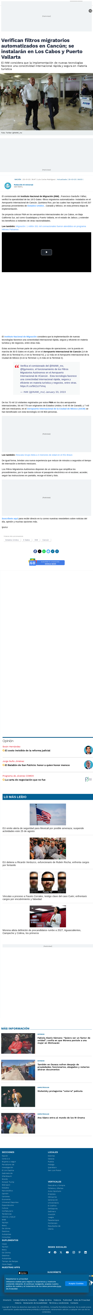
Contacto (74, 1303)
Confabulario (7, 1211)
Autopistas (6, 1234)
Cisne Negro (7, 1264)
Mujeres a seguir (9, 1162)
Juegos (51, 1217)
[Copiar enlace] (52, 551)
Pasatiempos (53, 1220)
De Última (6, 1253)
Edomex (51, 1156)
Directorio (7, 1300)
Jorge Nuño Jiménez (13, 761)
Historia (18, 1303)
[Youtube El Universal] (67, 1253)
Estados (5, 1188)
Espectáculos (8, 1205)
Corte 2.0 (6, 1159)
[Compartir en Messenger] (48, 551)
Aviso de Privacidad (82, 1300)
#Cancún (43, 376)
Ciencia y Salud (8, 1217)
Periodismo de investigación (8, 1166)
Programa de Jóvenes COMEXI (18, 776)
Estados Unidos (12, 540)
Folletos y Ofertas (55, 1188)
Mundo (5, 1179)
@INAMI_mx (56, 365)
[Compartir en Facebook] (35, 551)
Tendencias (7, 1214)
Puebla (51, 1162)
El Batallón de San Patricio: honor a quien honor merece (37, 765)
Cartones (6, 1196)
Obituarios (52, 1197)
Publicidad (67, 1300)
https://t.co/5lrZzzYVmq (33, 386)
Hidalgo (51, 1164)
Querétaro (52, 1167)
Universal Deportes (10, 1202)
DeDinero (52, 1211)
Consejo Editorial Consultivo (25, 1300)
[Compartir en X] (39, 551)
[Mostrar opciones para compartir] (90, 11)
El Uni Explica (8, 1170)
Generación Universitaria (53, 1201)
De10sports (53, 1209)
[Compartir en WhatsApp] (44, 551)
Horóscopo (52, 1223)
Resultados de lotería (54, 1227)
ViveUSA (51, 1214)
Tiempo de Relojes (10, 1261)
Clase (4, 1244)
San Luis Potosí (54, 1170)
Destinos (5, 1231)
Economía (6, 1199)
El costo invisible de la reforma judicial (27, 750)
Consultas (6, 1237)
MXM (4, 1220)
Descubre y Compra (56, 1185)
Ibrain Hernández (11, 746)
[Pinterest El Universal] (79, 1253)
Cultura (5, 1208)
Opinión (8, 741)
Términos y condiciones (59, 1303)
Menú (4, 1225)
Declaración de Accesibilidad (35, 1303)
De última (6, 1228)
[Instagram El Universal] (74, 1253)
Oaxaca (51, 1159)
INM (36, 540)
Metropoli (6, 1185)
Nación (18, 179)
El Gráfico (52, 1206)
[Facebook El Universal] (55, 1253)
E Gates (26, 540)
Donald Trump (8, 1182)
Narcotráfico (7, 1191)
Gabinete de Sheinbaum (7, 1174)
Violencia (57, 1300)
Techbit (5, 1223)
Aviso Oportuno (54, 1191)
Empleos (52, 1194)
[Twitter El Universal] (61, 1253)
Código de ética (45, 1300)
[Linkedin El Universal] (85, 1253)
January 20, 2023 (56, 391)
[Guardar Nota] (57, 551)
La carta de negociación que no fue (25, 779)
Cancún (46, 540)
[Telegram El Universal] (49, 1253)
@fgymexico (27, 369)
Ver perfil (18, 187)
